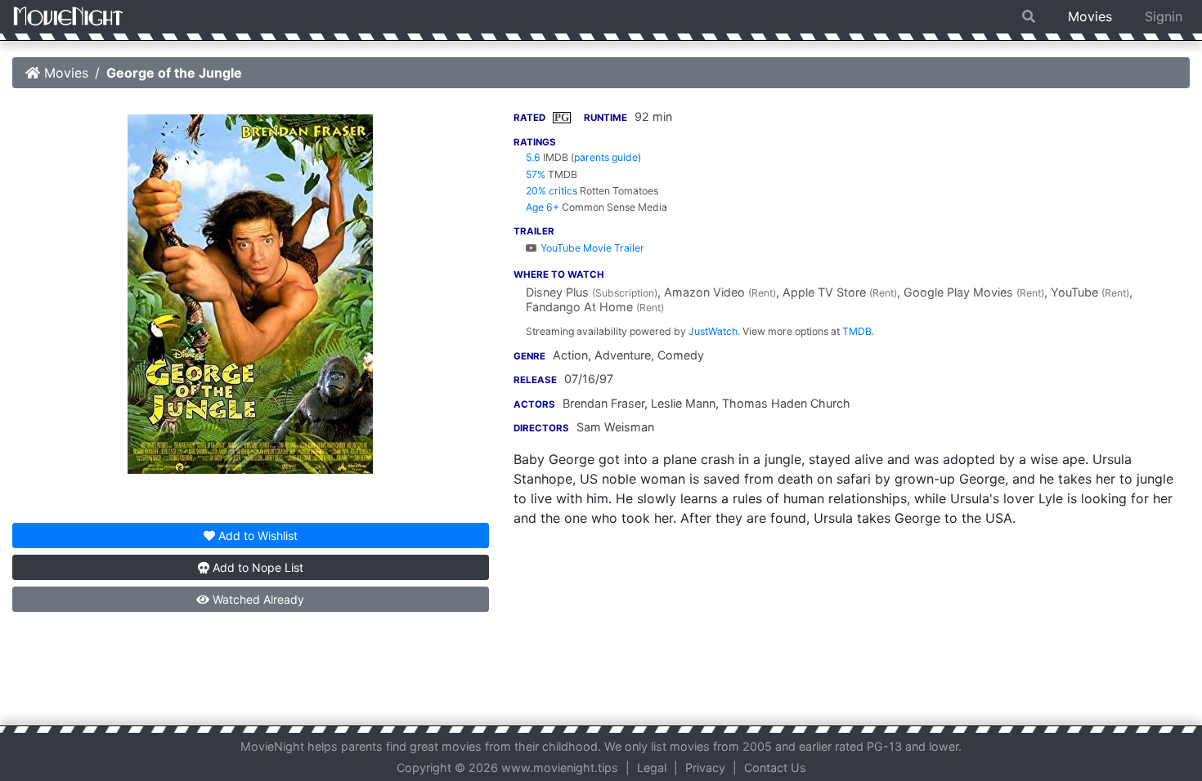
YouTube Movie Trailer (591, 248)
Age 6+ (542, 207)
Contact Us (775, 767)
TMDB (857, 331)
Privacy (705, 767)
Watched (256, 599)
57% (535, 174)
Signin (1163, 16)
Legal (651, 767)
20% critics (551, 191)
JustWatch (713, 331)
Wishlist (258, 535)
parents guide (606, 157)
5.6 (533, 157)
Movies (1090, 16)
